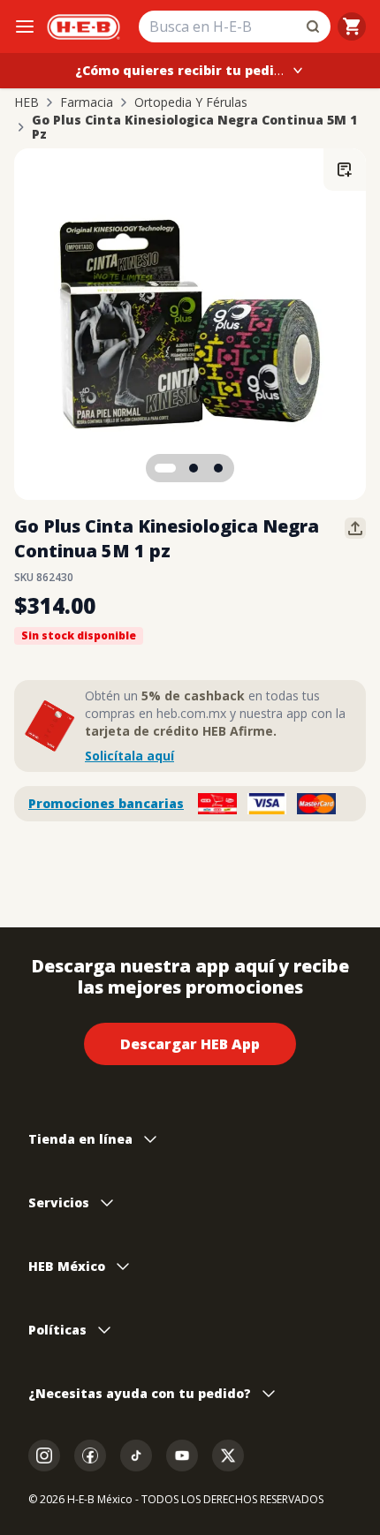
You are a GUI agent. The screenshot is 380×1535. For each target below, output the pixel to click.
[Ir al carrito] (352, 26)
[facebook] (90, 1455)
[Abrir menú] (24, 26)
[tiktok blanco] (136, 1455)
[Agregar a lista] (344, 169)
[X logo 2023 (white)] (228, 1455)
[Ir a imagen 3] (218, 468)
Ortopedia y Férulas (190, 102)
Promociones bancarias (106, 803)
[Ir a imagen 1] (165, 468)
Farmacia (86, 102)
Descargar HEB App (190, 1044)
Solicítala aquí (129, 755)
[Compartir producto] (355, 528)
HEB (26, 102)
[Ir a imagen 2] (193, 468)
